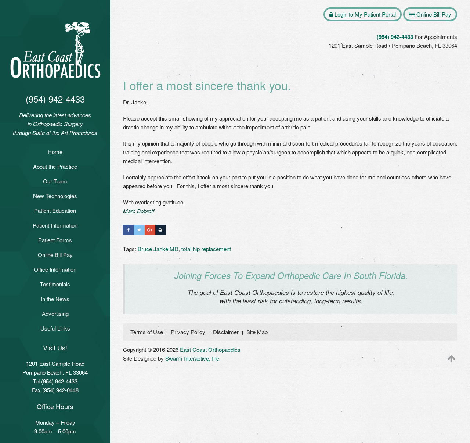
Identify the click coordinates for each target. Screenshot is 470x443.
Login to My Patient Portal (364, 14)
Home (55, 152)
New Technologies (55, 196)
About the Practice (55, 166)
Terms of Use (146, 332)
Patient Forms (55, 240)
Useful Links (55, 328)
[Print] (160, 230)
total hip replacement (206, 249)
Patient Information (55, 225)
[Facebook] (128, 230)
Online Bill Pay (55, 254)
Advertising (55, 313)
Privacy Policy (188, 332)
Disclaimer (226, 332)
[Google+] (150, 230)
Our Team (55, 181)
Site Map (257, 332)
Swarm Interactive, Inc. (193, 358)
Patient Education (55, 210)
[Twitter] (139, 230)
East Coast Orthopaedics (210, 349)
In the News (55, 299)
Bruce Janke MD (158, 249)
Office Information (55, 269)
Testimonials (55, 284)
